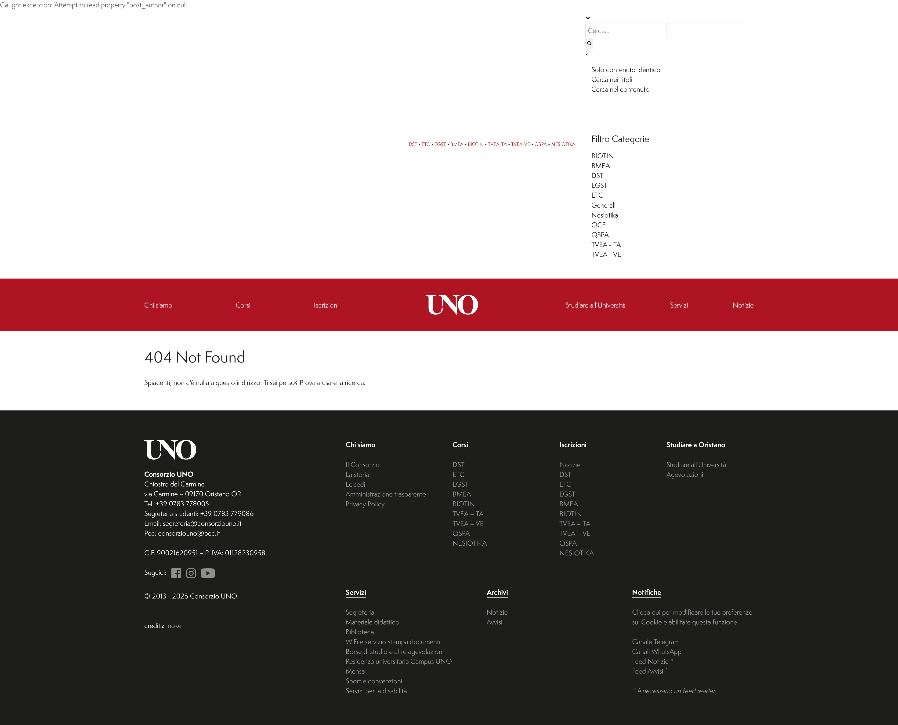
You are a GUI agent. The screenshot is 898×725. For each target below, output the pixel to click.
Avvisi (494, 622)
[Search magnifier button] (589, 43)
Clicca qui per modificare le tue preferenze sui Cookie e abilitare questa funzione (692, 617)
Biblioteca (360, 632)
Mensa (355, 671)
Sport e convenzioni (374, 681)
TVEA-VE (520, 144)
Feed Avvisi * (650, 671)
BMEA (456, 144)
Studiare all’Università (696, 464)
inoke (173, 625)
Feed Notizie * (653, 661)
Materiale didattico (372, 622)
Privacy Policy (365, 504)
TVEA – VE (468, 523)
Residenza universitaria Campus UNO (399, 661)
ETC (426, 144)
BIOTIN (476, 144)
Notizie (569, 464)
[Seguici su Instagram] (189, 572)
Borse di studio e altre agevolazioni (395, 651)
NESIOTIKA (563, 144)
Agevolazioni (684, 474)
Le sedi (355, 484)
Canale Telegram (656, 641)
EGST (440, 144)
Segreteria (360, 612)
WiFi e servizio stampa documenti (393, 641)
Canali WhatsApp (656, 651)
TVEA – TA (468, 513)
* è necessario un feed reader (673, 691)
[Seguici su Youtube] (206, 572)
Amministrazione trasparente (386, 494)
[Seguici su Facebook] (174, 572)
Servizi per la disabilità (376, 691)
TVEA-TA (497, 144)
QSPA (540, 144)
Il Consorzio (363, 464)
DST (413, 144)
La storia (357, 474)
